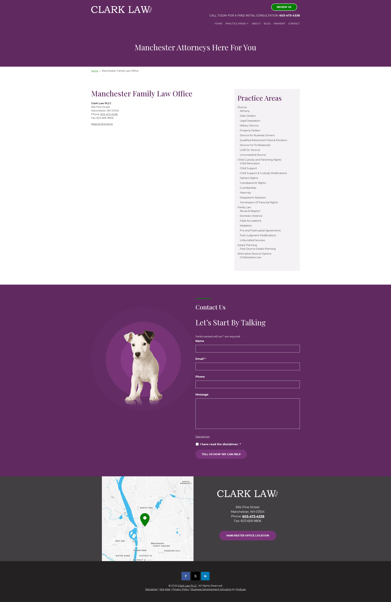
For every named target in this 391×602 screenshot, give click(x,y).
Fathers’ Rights (249, 178)
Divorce (242, 107)
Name (200, 341)
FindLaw (241, 589)
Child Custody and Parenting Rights (259, 159)
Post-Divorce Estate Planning (258, 248)
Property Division (250, 130)
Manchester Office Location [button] (248, 535)
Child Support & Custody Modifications (263, 173)
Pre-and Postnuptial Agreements (260, 230)
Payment (279, 23)
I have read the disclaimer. (220, 444)
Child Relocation (250, 163)
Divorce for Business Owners (257, 135)
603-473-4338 (289, 15)
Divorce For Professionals (255, 145)
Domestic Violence (251, 215)
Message (202, 394)
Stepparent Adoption (253, 197)
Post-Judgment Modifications (258, 235)
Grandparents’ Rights (253, 182)
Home (218, 23)
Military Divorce (249, 125)
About (256, 23)
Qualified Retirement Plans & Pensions (263, 140)
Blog (267, 23)
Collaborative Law (250, 257)
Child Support (248, 168)
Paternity (245, 192)
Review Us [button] (284, 7)
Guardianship (248, 187)
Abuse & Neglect (250, 211)
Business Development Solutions (211, 589)
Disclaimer (203, 436)
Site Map (165, 589)
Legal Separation (250, 120)
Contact (294, 23)
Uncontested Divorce (253, 154)
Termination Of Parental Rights (259, 202)
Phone (200, 376)
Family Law (244, 207)
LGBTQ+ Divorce (250, 150)
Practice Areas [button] (235, 23)
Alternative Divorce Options (254, 253)
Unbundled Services (252, 240)
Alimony (245, 111)
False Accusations (250, 220)
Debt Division (248, 115)
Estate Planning (247, 245)
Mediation (246, 225)
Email (201, 359)
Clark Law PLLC (187, 585)
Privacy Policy (180, 589)
